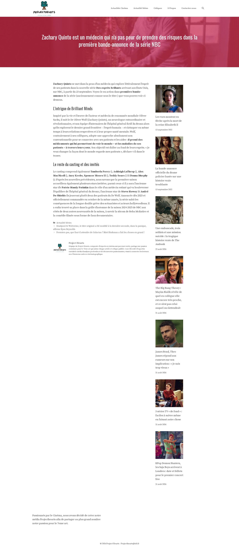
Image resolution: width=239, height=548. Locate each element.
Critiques (158, 8)
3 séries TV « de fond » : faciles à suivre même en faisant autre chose (168, 415)
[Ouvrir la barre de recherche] (203, 8)
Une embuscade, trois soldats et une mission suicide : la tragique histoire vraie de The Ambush (168, 236)
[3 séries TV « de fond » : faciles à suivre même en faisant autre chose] (169, 405)
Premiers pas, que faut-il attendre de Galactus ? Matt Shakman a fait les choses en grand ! (100, 232)
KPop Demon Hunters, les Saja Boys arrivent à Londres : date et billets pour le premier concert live (169, 471)
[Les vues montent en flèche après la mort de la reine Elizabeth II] (169, 110)
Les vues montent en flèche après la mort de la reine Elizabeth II (168, 121)
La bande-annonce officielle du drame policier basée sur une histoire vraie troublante (168, 176)
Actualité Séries (140, 8)
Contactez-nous (188, 8)
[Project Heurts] (44, 8)
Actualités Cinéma (119, 8)
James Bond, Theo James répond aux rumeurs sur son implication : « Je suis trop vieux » (167, 359)
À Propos (171, 8)
